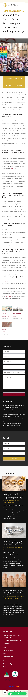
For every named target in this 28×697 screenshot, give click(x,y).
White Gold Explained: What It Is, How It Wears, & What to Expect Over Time (13, 543)
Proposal (17, 11)
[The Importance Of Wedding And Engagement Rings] (7, 324)
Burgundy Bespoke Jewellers (10, 281)
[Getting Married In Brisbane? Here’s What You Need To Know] (18, 308)
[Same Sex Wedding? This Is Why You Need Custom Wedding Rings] (7, 308)
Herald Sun (12, 168)
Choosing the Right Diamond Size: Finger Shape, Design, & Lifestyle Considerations (13, 592)
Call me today (8, 296)
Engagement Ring (7, 502)
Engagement (12, 10)
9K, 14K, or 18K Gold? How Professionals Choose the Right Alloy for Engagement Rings (13, 496)
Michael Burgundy (14, 85)
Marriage (11, 11)
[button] (17, 693)
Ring (23, 11)
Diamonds (5, 10)
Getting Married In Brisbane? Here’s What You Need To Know (17, 314)
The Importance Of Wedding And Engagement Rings (6, 329)
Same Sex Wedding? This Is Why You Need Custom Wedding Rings (7, 314)
